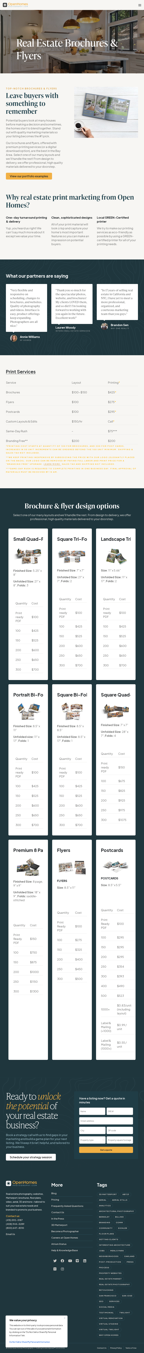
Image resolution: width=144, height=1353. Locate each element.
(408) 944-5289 (15, 1223)
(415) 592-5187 (14, 1220)
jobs (102, 1251)
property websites (110, 1273)
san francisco (107, 1296)
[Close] (64, 1318)
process (104, 1267)
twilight (124, 1312)
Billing (119, 1217)
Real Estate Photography (114, 1284)
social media (106, 1307)
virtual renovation (111, 1318)
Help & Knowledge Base (64, 1250)
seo (101, 1301)
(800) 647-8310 (15, 1227)
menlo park (117, 1251)
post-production (110, 1262)
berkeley (104, 1217)
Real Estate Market (110, 1279)
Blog (54, 1193)
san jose (127, 1296)
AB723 (125, 1194)
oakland (129, 1256)
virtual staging (108, 1324)
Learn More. (52, 464)
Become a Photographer (65, 1231)
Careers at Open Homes (64, 1237)
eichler (122, 1228)
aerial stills (119, 1200)
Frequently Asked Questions (67, 1205)
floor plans (106, 1234)
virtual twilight (109, 1329)
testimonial (106, 1312)
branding (104, 1222)
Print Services (21, 371)
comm (119, 1222)
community (105, 1228)
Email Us (10, 1234)
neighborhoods (109, 1256)
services (114, 1301)
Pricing (55, 1199)
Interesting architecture (114, 1245)
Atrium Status (59, 1243)
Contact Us (57, 1212)
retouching (106, 1290)
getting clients (108, 1239)
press (130, 1262)
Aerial (102, 1200)
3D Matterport (59, 1224)
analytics (105, 1205)
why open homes (109, 1335)
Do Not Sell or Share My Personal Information (29, 1342)
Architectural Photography (116, 1211)
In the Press (57, 1218)
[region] (37, 1331)
